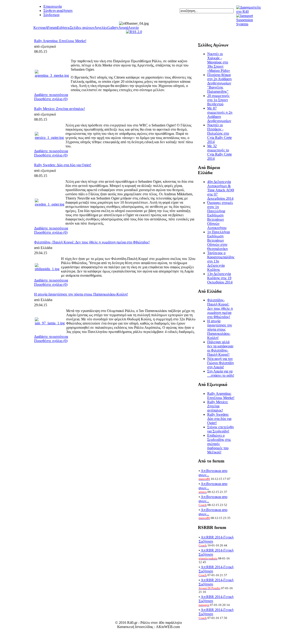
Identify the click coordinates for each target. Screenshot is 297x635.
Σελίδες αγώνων (82, 28)
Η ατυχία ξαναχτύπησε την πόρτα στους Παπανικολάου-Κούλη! (81, 294)
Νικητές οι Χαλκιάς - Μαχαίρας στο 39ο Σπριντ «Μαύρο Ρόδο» (218, 62)
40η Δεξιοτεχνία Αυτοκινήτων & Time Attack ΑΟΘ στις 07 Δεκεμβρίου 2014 (220, 190)
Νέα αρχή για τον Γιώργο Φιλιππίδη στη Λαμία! (220, 363)
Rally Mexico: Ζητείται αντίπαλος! (59, 109)
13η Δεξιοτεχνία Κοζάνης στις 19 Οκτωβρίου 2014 (219, 278)
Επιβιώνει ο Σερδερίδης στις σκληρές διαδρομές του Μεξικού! (219, 443)
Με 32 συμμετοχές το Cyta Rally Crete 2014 (219, 152)
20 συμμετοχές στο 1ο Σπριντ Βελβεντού (218, 100)
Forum (52, 28)
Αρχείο (133, 28)
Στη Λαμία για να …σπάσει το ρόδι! (220, 373)
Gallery (112, 28)
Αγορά (123, 28)
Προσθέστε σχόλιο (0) (51, 99)
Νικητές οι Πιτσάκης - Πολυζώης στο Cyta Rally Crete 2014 (219, 133)
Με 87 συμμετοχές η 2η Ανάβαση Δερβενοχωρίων (219, 114)
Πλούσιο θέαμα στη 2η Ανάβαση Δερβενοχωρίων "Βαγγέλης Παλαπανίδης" (219, 83)
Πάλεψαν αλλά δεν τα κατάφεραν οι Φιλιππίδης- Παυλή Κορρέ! (220, 348)
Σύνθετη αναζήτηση (57, 11)
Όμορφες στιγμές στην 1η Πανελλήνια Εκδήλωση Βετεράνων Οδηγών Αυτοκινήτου (220, 215)
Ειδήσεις (63, 28)
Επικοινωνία (52, 6)
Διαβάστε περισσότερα (51, 95)
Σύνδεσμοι (51, 15)
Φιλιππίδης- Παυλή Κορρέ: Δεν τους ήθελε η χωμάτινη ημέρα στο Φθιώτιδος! (92, 242)
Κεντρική (40, 28)
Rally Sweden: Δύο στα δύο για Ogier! (62, 165)
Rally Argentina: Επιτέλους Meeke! (60, 41)
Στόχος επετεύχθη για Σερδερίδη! (220, 429)
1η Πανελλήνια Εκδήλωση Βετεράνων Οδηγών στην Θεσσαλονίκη (218, 240)
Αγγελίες (100, 28)
